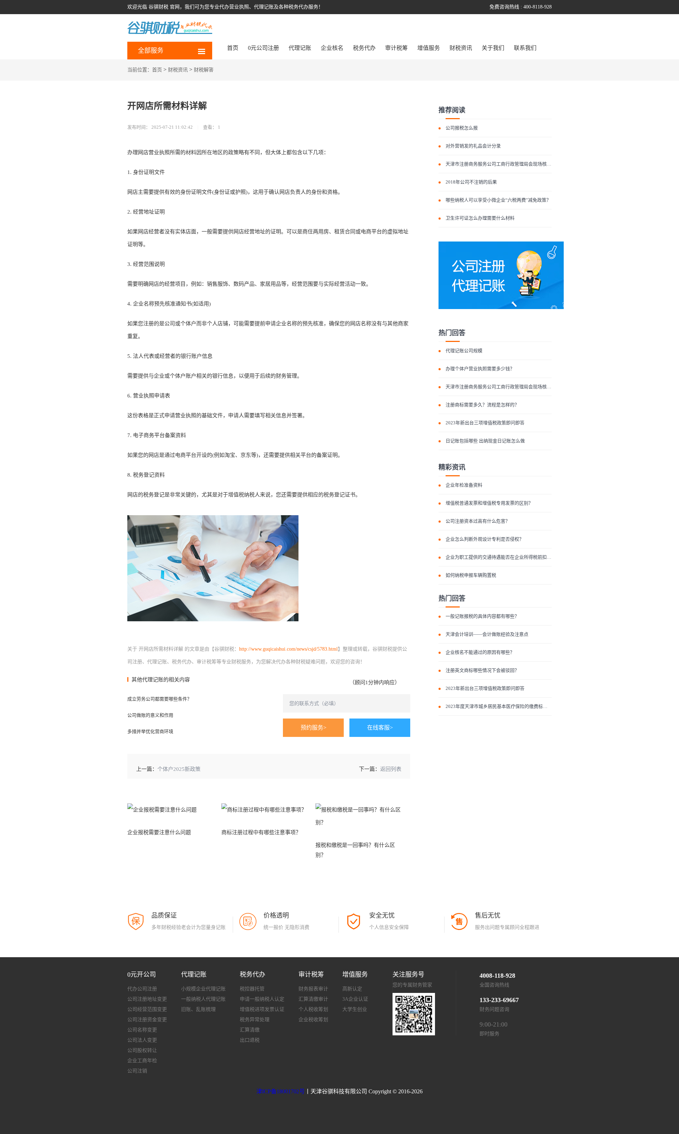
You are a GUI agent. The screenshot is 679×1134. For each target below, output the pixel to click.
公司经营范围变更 (147, 1009)
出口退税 (250, 1040)
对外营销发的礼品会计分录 (473, 146)
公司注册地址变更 (147, 999)
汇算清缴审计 (313, 999)
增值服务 (428, 48)
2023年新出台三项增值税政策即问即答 (485, 422)
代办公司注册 (142, 988)
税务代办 (364, 48)
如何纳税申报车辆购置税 (471, 575)
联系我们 (525, 48)
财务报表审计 (313, 988)
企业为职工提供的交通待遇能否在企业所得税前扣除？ (501, 557)
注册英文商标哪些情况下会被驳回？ (482, 670)
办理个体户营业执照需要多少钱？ (480, 368)
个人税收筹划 (313, 1009)
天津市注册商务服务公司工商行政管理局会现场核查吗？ (503, 164)
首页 (232, 48)
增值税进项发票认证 (262, 1009)
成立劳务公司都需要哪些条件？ (159, 699)
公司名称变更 (142, 1030)
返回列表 (390, 769)
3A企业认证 (355, 999)
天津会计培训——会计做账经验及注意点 (487, 634)
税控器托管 (252, 988)
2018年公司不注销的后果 (471, 182)
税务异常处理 (254, 1019)
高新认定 (352, 988)
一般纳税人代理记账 (203, 999)
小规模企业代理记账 (203, 988)
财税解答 (204, 69)
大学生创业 (354, 1009)
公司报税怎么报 (462, 127)
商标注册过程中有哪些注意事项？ (261, 832)
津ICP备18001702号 (280, 1091)
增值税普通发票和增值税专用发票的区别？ (489, 503)
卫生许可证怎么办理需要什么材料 (480, 218)
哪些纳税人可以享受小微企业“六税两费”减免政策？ (498, 200)
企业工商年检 (142, 1060)
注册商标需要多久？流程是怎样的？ (482, 404)
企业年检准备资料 (464, 485)
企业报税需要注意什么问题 (159, 832)
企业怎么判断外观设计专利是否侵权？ (485, 539)
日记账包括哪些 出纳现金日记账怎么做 (485, 440)
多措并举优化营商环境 (150, 731)
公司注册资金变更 (147, 1019)
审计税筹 (396, 48)
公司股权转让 (142, 1050)
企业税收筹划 (313, 1019)
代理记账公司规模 (464, 350)
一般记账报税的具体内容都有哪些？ (482, 616)
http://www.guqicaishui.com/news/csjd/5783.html (288, 649)
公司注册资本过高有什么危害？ (478, 521)
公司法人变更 (142, 1040)
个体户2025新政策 (179, 769)
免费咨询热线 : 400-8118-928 (520, 7)
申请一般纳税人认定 (262, 999)
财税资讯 (460, 48)
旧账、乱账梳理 (198, 1009)
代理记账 (300, 48)
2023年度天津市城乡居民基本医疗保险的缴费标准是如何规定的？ (513, 706)
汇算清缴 (250, 1030)
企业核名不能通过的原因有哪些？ (480, 652)
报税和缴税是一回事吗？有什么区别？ (355, 850)
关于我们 (493, 48)
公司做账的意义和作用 (150, 715)
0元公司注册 (263, 48)
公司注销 (137, 1071)
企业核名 (332, 48)
